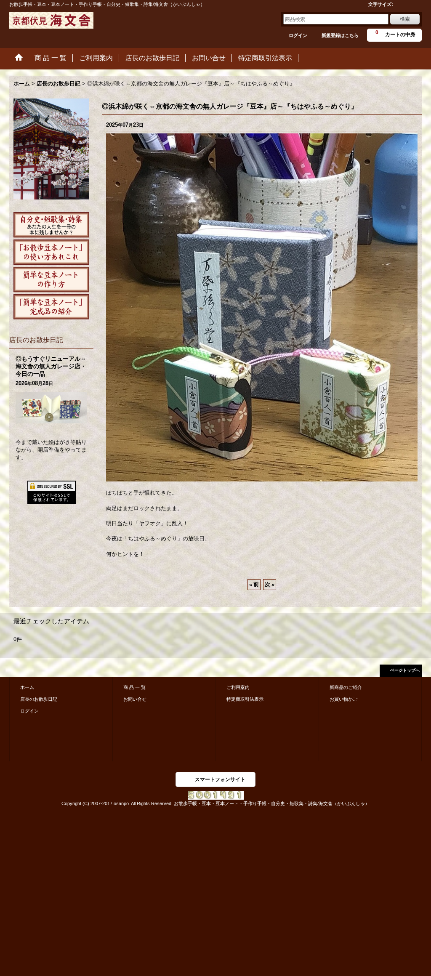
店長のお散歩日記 (38, 699)
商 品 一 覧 (134, 687)
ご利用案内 (238, 687)
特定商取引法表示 (244, 699)
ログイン (298, 35)
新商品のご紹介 (346, 687)
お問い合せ (134, 699)
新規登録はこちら (340, 35)
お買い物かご (343, 699)
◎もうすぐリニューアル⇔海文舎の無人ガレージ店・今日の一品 (51, 366)
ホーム (27, 687)
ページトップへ (405, 670)
